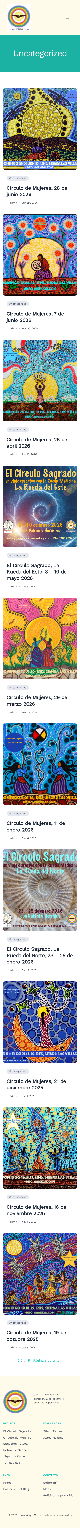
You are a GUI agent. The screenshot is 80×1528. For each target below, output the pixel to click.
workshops (52, 1423)
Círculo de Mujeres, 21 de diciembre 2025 (36, 1084)
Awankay (25, 1515)
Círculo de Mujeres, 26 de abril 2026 (37, 443)
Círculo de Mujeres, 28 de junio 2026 (37, 191)
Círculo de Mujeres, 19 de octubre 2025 (36, 1336)
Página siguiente (49, 1360)
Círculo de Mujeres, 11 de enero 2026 (36, 826)
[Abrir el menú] (67, 17)
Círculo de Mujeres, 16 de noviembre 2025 (36, 1210)
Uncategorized (17, 178)
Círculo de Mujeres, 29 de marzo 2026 (37, 700)
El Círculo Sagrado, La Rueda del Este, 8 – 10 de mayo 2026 (37, 571)
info (6, 1475)
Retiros (9, 1423)
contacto (50, 1475)
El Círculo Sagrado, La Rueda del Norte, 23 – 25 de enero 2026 (40, 955)
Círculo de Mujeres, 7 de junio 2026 (35, 317)
